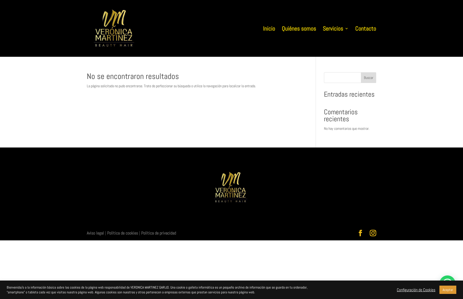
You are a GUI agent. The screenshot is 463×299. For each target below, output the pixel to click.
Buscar (368, 77)
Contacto (365, 29)
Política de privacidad (158, 233)
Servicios (333, 29)
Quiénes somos (299, 29)
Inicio (269, 29)
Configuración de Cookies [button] (416, 289)
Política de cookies (122, 233)
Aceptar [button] (448, 289)
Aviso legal (95, 233)
